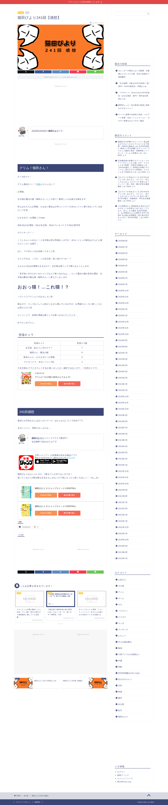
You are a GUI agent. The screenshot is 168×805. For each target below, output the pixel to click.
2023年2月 (123, 459)
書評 (120, 698)
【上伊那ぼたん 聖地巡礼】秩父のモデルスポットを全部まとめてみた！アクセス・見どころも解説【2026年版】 (134, 208)
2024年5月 (123, 365)
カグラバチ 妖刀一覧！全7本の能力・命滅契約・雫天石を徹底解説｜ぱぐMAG (134, 198)
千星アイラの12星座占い (129, 654)
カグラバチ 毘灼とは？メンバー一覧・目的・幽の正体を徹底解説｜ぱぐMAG (133, 184)
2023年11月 (123, 403)
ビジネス (122, 617)
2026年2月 (123, 278)
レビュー (122, 636)
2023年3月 (123, 452)
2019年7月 (123, 558)
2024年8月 (123, 347)
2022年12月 (123, 471)
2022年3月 (123, 508)
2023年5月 (123, 440)
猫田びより (123, 717)
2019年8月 (123, 552)
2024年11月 (123, 328)
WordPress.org (124, 782)
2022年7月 (123, 502)
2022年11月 (123, 477)
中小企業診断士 (125, 642)
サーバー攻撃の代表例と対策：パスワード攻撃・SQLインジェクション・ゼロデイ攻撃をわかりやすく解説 (134, 118)
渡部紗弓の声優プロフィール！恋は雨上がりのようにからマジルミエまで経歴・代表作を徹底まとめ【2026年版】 (134, 144)
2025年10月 (123, 303)
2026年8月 (123, 241)
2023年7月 (123, 428)
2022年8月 (123, 496)
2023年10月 (123, 409)
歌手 (120, 710)
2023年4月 (123, 446)
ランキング (123, 629)
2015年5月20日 (39, 131)
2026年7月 (123, 247)
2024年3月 (123, 378)
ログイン (121, 772)
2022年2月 (123, 515)
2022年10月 (123, 484)
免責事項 (37, 802)
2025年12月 (123, 291)
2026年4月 (123, 266)
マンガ (121, 623)
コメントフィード (125, 778)
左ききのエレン (125, 679)
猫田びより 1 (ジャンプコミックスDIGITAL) (55, 488)
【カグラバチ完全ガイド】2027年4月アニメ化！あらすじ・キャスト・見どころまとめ (133, 179)
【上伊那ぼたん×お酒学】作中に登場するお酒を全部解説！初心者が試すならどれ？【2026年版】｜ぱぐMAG (133, 215)
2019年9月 (123, 546)
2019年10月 (123, 540)
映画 (120, 692)
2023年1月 (123, 465)
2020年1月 (123, 533)
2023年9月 (123, 415)
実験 (120, 667)
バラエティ (123, 611)
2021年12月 (123, 527)
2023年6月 (123, 434)
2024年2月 (123, 384)
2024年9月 (123, 340)
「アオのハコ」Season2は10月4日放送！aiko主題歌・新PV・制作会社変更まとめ (134, 96)
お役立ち (122, 580)
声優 (120, 661)
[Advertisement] (61, 105)
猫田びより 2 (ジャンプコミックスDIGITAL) (55, 506)
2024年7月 (123, 353)
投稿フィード (123, 775)
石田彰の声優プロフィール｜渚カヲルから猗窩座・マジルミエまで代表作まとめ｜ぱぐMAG (133, 170)
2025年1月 (123, 315)
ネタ (120, 604)
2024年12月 (123, 322)
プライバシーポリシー (23, 802)
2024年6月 (123, 359)
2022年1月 (123, 521)
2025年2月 (123, 309)
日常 (120, 685)
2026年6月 (123, 253)
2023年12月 (123, 396)
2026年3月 (123, 272)
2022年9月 (123, 490)
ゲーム (121, 598)
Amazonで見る (46, 384)
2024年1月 (123, 390)
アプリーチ (70, 458)
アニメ (121, 592)
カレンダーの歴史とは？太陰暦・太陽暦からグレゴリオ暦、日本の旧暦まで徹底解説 (134, 74)
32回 (38, 184)
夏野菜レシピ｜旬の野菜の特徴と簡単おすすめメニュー (134, 106)
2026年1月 (123, 284)
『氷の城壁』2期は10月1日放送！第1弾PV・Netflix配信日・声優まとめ (134, 84)
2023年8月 (123, 421)
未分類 (21, 12)
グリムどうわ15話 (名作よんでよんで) (52, 377)
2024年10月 (123, 334)
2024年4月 (123, 371)
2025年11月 (123, 297)
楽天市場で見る (69, 384)
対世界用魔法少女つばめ (129, 673)
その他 (121, 586)
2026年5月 (123, 259)
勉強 (120, 648)
